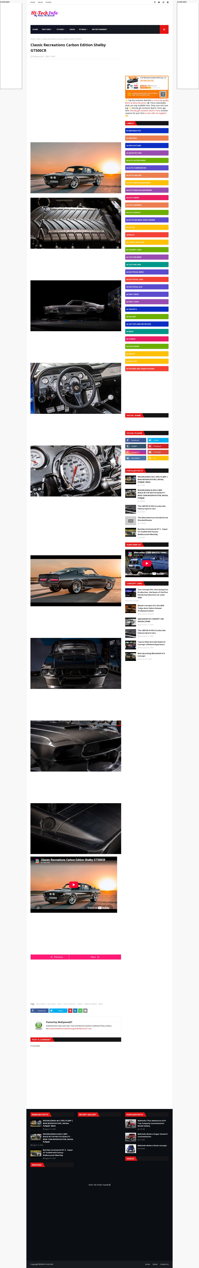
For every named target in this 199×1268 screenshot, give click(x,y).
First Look (133, 302)
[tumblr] (135, 446)
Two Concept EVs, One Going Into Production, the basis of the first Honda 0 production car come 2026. (153, 593)
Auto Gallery (41, 1004)
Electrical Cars (135, 279)
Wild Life (132, 361)
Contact (48, 2)
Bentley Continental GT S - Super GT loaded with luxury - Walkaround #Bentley (153, 532)
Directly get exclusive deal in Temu (145, 110)
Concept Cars (134, 249)
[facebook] (155, 2)
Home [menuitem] (35, 29)
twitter (59, 1028)
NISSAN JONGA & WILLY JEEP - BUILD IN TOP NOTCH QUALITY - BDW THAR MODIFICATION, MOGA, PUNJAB (153, 494)
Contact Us (164, 1264)
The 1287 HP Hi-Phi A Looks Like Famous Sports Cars (152, 507)
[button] (188, 45)
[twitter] (159, 2)
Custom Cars (134, 264)
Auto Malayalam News (139, 182)
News (130, 331)
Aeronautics (134, 130)
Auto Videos (134, 212)
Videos (131, 354)
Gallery (80, 1004)
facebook (53, 1028)
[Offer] (147, 97)
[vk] (135, 458)
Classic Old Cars (69, 1004)
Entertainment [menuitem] (99, 29)
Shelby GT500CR (90, 1004)
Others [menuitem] (60, 29)
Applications (134, 145)
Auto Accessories (137, 160)
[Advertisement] (75, 81)
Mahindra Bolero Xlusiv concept (152, 1145)
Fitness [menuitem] (82, 29)
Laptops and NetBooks (139, 324)
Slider (39, 39)
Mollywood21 (39, 56)
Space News (133, 346)
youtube (65, 1028)
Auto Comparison (137, 168)
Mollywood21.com (84, 1028)
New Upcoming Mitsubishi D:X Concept (151, 654)
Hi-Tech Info (48, 1264)
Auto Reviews (134, 205)
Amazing (132, 138)
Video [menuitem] (72, 29)
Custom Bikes (134, 257)
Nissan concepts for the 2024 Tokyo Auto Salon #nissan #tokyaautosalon (151, 608)
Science (131, 339)
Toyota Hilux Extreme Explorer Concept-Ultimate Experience (152, 643)
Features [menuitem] (46, 29)
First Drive (133, 294)
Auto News (51, 1004)
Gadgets (132, 309)
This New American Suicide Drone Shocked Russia (153, 518)
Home (32, 2)
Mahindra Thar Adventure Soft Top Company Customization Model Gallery (152, 1123)
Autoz (59, 1004)
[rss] (158, 458)
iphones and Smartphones (141, 368)
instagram (73, 1028)
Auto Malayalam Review (140, 190)
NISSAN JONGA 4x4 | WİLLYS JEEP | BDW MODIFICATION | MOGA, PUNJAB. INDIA (153, 479)
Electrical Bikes (136, 272)
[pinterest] (167, 2)
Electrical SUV (135, 287)
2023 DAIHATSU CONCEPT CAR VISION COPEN (151, 620)
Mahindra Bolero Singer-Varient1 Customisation (153, 1135)
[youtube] (158, 452)
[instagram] (163, 2)
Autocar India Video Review (141, 220)
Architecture (134, 153)
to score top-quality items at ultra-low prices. (147, 101)
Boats (131, 235)
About (40, 2)
